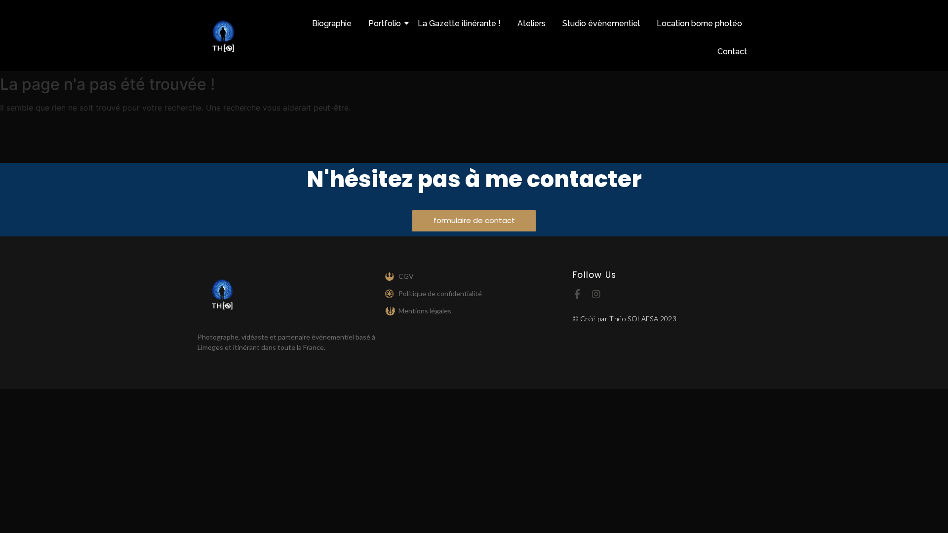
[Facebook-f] (577, 294)
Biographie (332, 23)
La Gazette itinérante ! (459, 23)
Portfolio (384, 23)
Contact (732, 51)
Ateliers (531, 23)
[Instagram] (596, 294)
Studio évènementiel (601, 23)
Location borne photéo (699, 23)
